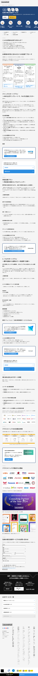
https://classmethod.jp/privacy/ (8, 568)
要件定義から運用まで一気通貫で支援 (30, 86)
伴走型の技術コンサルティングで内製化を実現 (19, 87)
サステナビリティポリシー (5, 635)
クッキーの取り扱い (4, 636)
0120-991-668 (30, 589)
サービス (6, 5)
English (3, 638)
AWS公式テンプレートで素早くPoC (7, 85)
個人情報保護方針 (4, 631)
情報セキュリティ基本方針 (5, 632)
